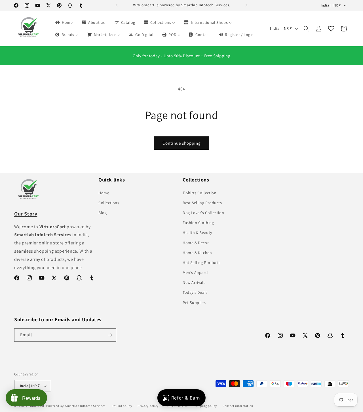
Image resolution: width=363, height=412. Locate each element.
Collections (108, 202)
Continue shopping (181, 143)
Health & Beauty (197, 232)
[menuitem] (63, 22)
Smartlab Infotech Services (85, 406)
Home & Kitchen (197, 252)
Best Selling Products (202, 202)
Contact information (238, 406)
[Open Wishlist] (331, 28)
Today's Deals (195, 292)
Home (103, 192)
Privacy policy (148, 406)
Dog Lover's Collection (203, 212)
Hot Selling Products (202, 262)
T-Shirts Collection (199, 192)
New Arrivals (194, 282)
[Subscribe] (110, 335)
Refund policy (122, 406)
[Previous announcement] (116, 5)
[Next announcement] (246, 5)
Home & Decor (196, 242)
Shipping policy (205, 406)
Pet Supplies (194, 302)
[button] (306, 28)
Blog (102, 212)
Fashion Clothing (198, 222)
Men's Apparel (196, 272)
